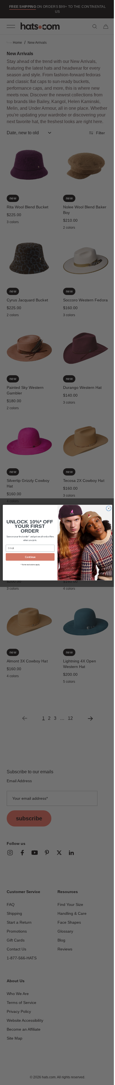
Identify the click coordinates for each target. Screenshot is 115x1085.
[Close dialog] (106, 508)
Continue (28, 556)
